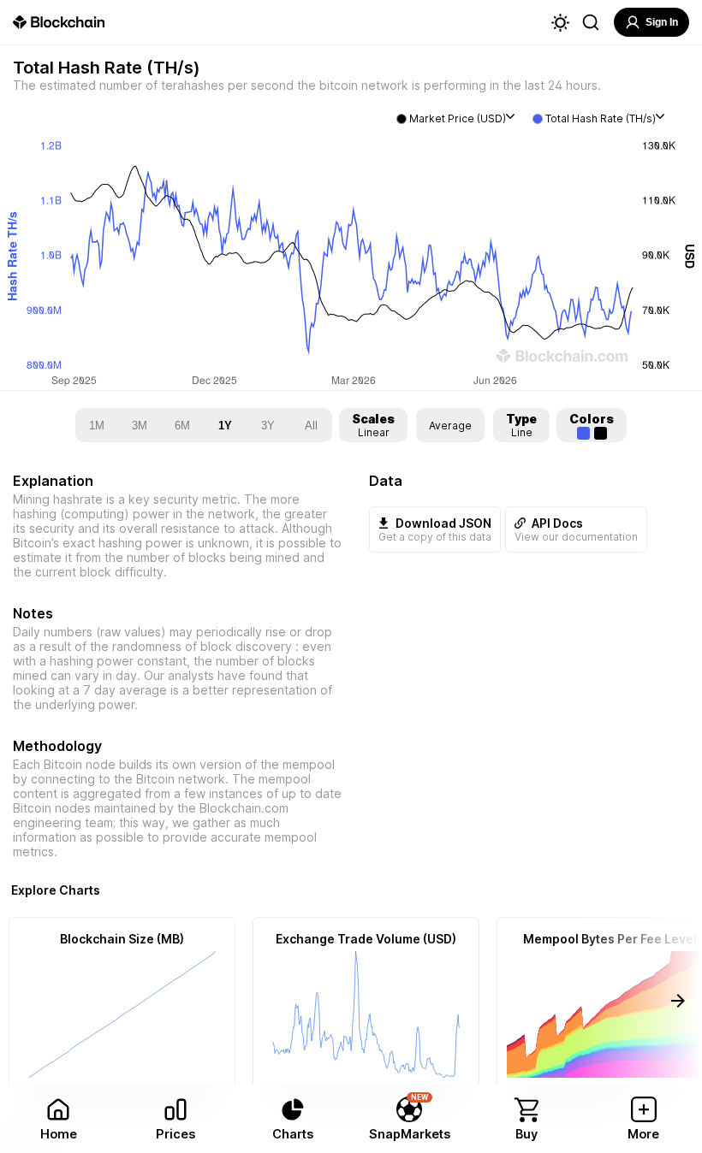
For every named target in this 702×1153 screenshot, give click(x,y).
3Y (268, 425)
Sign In (661, 22)
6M (182, 425)
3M (139, 425)
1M (96, 425)
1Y (225, 425)
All (311, 425)
